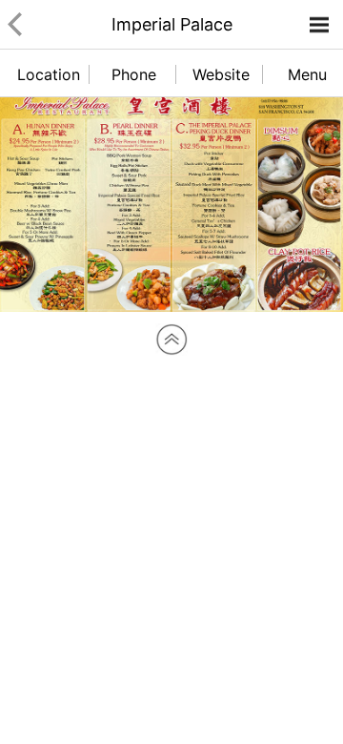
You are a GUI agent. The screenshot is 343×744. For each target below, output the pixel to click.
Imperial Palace (171, 24)
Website (221, 74)
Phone (133, 74)
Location (48, 74)
